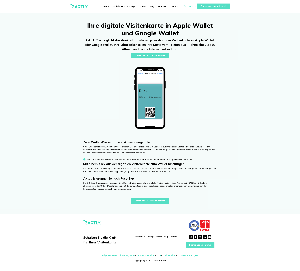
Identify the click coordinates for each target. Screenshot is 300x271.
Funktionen (118, 6)
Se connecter (190, 6)
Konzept (131, 6)
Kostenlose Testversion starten (150, 55)
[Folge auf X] (200, 237)
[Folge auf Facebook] (195, 237)
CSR (159, 255)
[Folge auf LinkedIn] (205, 237)
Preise (143, 6)
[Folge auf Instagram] (191, 237)
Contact (173, 236)
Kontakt (162, 6)
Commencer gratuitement (213, 6)
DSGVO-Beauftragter (188, 255)
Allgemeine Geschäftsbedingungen (118, 255)
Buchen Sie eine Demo (200, 245)
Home (106, 6)
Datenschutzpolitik (146, 255)
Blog (152, 6)
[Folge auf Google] (209, 237)
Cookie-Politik (169, 255)
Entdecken (140, 236)
